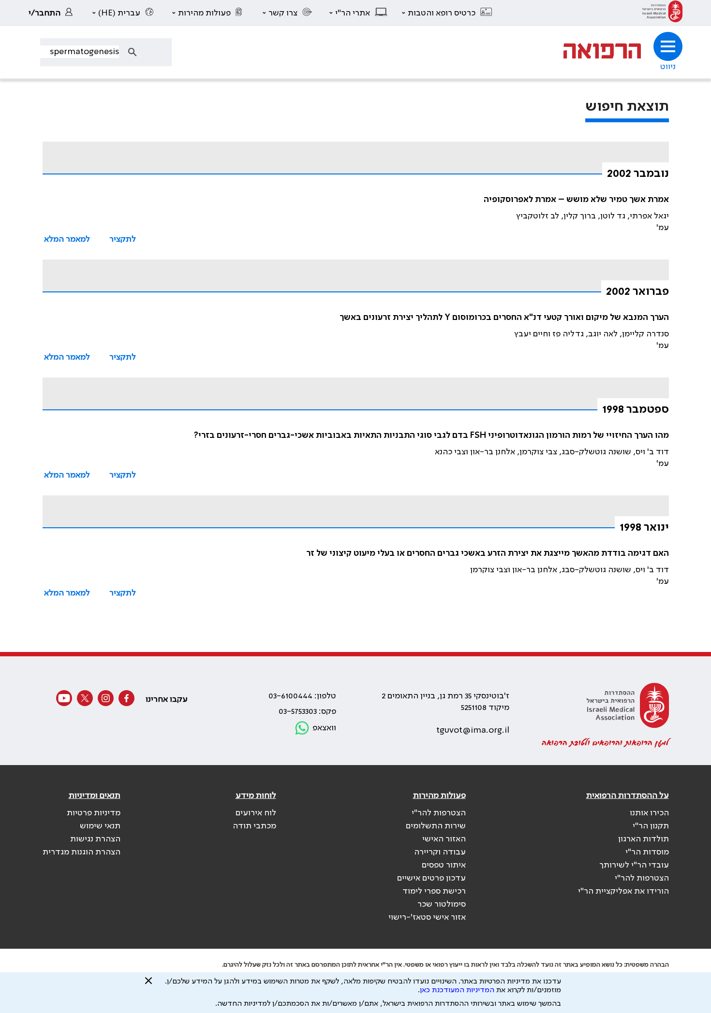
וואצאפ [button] (324, 728)
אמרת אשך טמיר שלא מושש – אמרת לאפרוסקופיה (576, 199)
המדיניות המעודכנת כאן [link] (457, 990)
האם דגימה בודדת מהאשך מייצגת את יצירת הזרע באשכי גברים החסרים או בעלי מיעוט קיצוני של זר (487, 553)
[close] (148, 984)
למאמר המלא (67, 239)
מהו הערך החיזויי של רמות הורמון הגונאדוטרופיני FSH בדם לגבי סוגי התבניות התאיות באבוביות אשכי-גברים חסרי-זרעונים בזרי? (431, 435)
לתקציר (122, 239)
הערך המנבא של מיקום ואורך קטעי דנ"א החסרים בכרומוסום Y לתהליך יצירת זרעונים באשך (504, 317)
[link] (662, 13)
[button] (447, 13)
